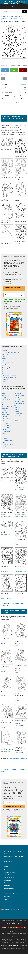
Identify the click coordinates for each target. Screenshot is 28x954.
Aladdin (4, 393)
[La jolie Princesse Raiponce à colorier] (7, 664)
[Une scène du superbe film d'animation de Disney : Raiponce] (21, 718)
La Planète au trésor (7, 435)
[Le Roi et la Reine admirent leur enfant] (7, 636)
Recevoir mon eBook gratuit (14, 806)
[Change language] (26, 2)
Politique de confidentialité (19, 810)
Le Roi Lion (5, 446)
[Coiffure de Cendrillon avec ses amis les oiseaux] (21, 217)
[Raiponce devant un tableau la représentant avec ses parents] (21, 745)
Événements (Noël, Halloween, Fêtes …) (12, 352)
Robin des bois (18, 413)
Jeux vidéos (5, 379)
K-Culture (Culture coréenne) (9, 375)
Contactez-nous (10, 922)
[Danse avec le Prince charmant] (7, 239)
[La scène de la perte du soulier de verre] (21, 239)
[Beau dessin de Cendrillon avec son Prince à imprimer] (21, 197)
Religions (4, 381)
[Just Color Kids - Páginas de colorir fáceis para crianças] (14, 927)
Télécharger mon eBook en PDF (13, 288)
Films (3, 370)
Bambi (4, 403)
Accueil (3, 16)
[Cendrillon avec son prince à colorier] (7, 196)
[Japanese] (25, 927)
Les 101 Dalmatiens (19, 395)
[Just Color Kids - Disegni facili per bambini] (16, 927)
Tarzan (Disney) (18, 417)
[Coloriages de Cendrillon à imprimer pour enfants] (2, 769)
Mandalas (4, 350)
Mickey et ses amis (19, 403)
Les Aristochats (18, 397)
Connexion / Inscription (23, 2)
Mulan (15, 405)
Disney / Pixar (5, 364)
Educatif (4, 358)
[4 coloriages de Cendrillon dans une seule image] (21, 175)
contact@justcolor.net (14, 946)
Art (3, 360)
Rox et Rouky (17, 415)
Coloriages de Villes (21, 516)
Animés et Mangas (7, 373)
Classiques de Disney (7, 362)
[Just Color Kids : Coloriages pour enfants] (13, 2)
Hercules (4, 416)
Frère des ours (6, 414)
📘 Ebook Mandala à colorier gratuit (10, 909)
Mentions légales (17, 922)
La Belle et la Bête (7, 425)
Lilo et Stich (17, 399)
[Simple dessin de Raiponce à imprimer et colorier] (21, 691)
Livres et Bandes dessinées (9, 377)
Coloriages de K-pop (22, 597)
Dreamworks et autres (7, 366)
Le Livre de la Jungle (7, 444)
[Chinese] (22, 927)
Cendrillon (8, 20)
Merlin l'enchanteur (19, 401)
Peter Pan (16, 407)
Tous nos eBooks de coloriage (14, 295)
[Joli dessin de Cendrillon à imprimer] (21, 152)
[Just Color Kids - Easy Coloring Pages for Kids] (4, 927)
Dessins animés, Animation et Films (14, 16)
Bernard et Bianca (6, 405)
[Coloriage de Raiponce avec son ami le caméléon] (7, 745)
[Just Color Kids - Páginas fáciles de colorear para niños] (11, 927)
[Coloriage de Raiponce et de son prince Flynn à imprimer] (7, 718)
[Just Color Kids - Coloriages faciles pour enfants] (8, 927)
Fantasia (4, 412)
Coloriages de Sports (8, 480)
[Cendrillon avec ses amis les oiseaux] (7, 175)
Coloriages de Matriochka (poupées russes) (6, 598)
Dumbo (4, 410)
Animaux (4, 356)
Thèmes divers (6, 354)
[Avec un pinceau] (7, 689)
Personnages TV (6, 368)
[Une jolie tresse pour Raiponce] (21, 637)
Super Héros (5, 371)
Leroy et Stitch (17, 393)
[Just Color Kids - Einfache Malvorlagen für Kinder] (19, 927)
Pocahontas (17, 411)
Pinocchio (16, 409)
